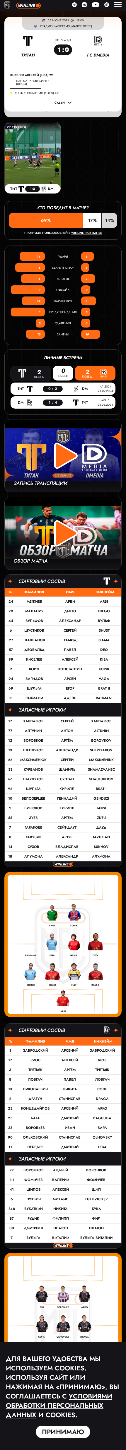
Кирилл (66, 788)
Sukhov (101, 846)
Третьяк (35, 1069)
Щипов (33, 1189)
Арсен (70, 678)
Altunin (101, 730)
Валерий (60, 1179)
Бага (35, 1118)
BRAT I (101, 788)
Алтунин (33, 730)
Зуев (33, 817)
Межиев (34, 601)
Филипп (60, 1218)
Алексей (70, 659)
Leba (102, 1147)
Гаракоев (33, 827)
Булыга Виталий (96, 1237)
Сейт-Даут (66, 827)
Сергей (70, 630)
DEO (104, 649)
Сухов (33, 846)
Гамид (70, 640)
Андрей (60, 1170)
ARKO (102, 1108)
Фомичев (33, 1179)
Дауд (101, 827)
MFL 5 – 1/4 (63, 40)
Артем (67, 817)
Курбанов (33, 769)
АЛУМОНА (101, 856)
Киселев (34, 659)
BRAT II (104, 688)
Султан (67, 779)
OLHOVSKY (102, 1137)
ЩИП (96, 1189)
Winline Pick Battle (86, 233)
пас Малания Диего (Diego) (32, 82)
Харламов (33, 721)
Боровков (33, 740)
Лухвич (33, 1199)
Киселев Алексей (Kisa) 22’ (32, 75)
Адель (70, 698)
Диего (70, 611)
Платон (60, 1228)
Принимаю (63, 1432)
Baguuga (102, 1118)
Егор (70, 688)
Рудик (33, 1218)
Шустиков (34, 630)
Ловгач (35, 1079)
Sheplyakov (101, 750)
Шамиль (67, 769)
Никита (70, 1089)
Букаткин (33, 1208)
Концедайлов (35, 1108)
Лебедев (35, 1147)
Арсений (69, 1050)
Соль (102, 1089)
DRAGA (102, 1098)
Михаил (61, 1199)
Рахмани (34, 698)
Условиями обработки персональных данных (59, 1405)
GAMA (104, 640)
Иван (70, 1127)
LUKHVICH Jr (96, 1199)
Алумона (33, 856)
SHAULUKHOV (101, 779)
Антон (67, 730)
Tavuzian (101, 837)
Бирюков (33, 808)
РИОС (35, 1060)
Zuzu (101, 817)
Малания (34, 611)
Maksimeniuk (101, 759)
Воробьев (35, 1127)
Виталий (60, 1237)
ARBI (104, 601)
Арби (70, 601)
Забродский (35, 1050)
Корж (34, 669)
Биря (101, 808)
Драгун (35, 1098)
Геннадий (67, 798)
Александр (70, 620)
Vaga (104, 678)
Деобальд (34, 649)
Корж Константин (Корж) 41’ (37, 93)
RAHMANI (104, 698)
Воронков (33, 1170)
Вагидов (34, 678)
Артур (67, 837)
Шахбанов (34, 640)
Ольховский (35, 1137)
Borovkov (101, 740)
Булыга (33, 1237)
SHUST (104, 630)
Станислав (70, 1098)
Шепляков (33, 750)
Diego (104, 611)
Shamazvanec (101, 769)
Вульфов (34, 620)
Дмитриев (33, 1228)
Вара (102, 1127)
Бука (96, 1208)
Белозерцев (33, 798)
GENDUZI (101, 798)
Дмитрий (70, 1118)
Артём (67, 740)
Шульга (34, 688)
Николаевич (35, 1089)
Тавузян (33, 837)
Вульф (104, 620)
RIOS (102, 1060)
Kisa (104, 659)
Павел (70, 649)
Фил (96, 1218)
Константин (70, 669)
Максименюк (33, 759)
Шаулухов (33, 779)
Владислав (67, 846)
